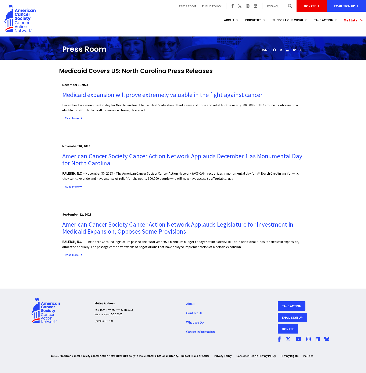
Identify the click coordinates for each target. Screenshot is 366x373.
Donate (288, 329)
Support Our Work (287, 20)
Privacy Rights (289, 356)
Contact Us (194, 313)
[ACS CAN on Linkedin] (255, 6)
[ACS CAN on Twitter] (240, 6)
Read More (72, 118)
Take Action (323, 20)
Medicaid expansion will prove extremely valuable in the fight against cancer (162, 95)
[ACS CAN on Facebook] (232, 6)
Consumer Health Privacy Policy (256, 356)
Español (273, 6)
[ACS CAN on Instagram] (248, 6)
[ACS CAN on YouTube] (298, 339)
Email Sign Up (292, 317)
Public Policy (211, 6)
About (229, 20)
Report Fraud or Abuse (195, 356)
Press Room (187, 6)
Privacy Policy (223, 356)
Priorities (253, 20)
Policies (308, 356)
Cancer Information (200, 332)
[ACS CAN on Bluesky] (326, 339)
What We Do (195, 322)
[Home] (20, 18)
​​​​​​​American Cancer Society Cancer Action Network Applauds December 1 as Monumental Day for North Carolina (182, 159)
